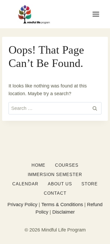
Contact (55, 193)
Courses (66, 165)
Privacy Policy (22, 204)
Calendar (25, 184)
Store (89, 184)
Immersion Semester (55, 174)
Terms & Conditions (62, 204)
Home (38, 165)
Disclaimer (63, 212)
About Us (60, 184)
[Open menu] (95, 14)
